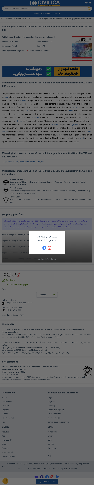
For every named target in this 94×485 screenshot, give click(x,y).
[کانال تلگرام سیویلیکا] (44, 248)
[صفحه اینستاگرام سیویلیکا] (50, 248)
